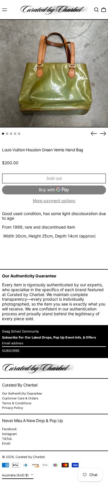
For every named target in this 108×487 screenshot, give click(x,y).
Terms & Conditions (16, 403)
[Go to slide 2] (7, 134)
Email (6, 443)
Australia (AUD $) (15, 475)
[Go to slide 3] (11, 134)
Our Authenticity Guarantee (22, 393)
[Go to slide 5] (19, 134)
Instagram (9, 434)
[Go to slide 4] (15, 134)
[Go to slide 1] (3, 134)
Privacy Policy (12, 408)
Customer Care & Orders (20, 398)
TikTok (7, 439)
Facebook (9, 429)
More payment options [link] (54, 200)
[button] (96, 9)
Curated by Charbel (30, 457)
